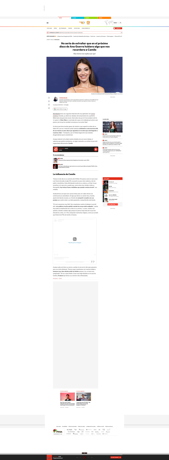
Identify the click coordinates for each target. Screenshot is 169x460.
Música (55, 28)
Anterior (77, 457)
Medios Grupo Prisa (57, 434)
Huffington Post (71, 431)
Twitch (90, 412)
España (115, 22)
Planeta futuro (102, 431)
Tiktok (79, 412)
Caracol (108, 430)
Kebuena (107, 431)
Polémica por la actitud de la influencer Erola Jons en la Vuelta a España (112, 136)
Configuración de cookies (91, 426)
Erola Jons (93, 36)
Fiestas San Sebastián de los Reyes (81, 36)
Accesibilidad (64, 426)
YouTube (82, 412)
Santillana (82, 430)
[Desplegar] (84, 453)
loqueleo (99, 433)
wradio (82, 431)
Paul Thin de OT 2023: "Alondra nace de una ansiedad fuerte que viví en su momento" (67, 404)
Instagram (77, 412)
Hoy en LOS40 (77, 28)
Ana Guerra (55, 278)
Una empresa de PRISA (57, 431)
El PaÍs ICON (87, 433)
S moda (92, 433)
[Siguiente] (121, 36)
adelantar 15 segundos (89, 457)
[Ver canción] (106, 182)
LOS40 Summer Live (86, 28)
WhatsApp (49, 104)
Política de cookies (81, 426)
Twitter (49, 101)
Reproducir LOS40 (96, 149)
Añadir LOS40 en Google (61, 109)
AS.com (99, 430)
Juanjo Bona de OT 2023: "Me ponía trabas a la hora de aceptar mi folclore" (83, 404)
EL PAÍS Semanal (97, 431)
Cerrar (121, 32)
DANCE (87, 18)
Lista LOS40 (49, 28)
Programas (63, 28)
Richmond (68, 433)
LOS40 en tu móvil (100, 426)
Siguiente (92, 457)
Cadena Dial (92, 431)
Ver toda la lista (111, 204)
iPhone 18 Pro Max (119, 36)
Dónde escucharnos (109, 426)
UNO (78, 431)
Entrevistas (57, 39)
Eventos (70, 28)
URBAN (100, 18)
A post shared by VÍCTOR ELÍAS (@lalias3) (75, 261)
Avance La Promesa (101, 36)
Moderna (75, 433)
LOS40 (60, 18)
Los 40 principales (75, 430)
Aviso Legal (58, 426)
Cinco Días (87, 431)
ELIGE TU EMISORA (115, 457)
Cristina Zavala (63, 98)
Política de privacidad (73, 426)
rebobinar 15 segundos (80, 457)
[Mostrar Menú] (48, 23)
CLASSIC (74, 18)
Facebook (49, 98)
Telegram (49, 108)
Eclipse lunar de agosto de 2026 (64, 36)
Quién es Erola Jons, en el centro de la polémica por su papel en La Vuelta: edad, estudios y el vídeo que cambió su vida (112, 143)
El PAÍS (69, 430)
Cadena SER (95, 430)
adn (103, 430)
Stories (92, 412)
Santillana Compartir (89, 430)
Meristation (105, 433)
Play (84, 457)
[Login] (120, 23)
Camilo (60, 278)
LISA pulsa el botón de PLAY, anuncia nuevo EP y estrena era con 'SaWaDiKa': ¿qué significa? (112, 151)
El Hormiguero (110, 36)
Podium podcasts (81, 433)
